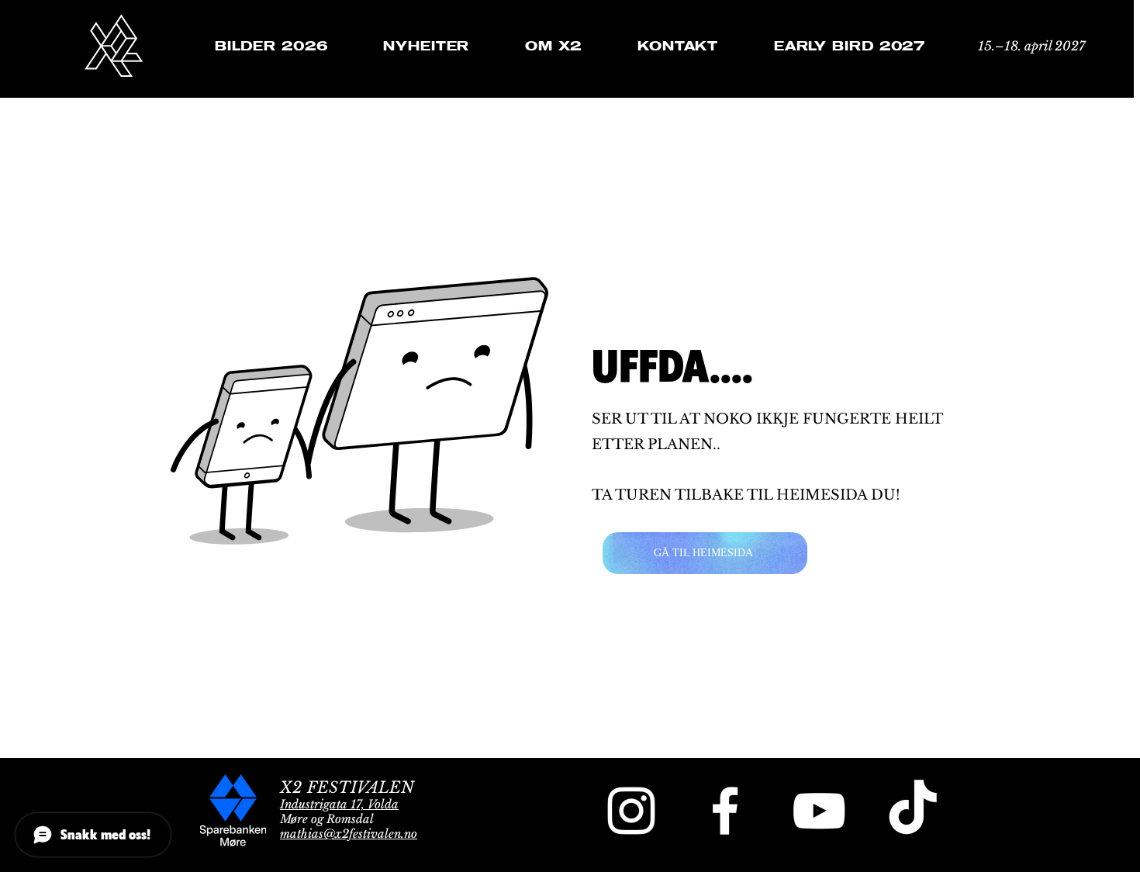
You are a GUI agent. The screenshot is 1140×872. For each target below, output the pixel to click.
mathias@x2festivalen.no (348, 833)
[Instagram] (631, 811)
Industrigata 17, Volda (339, 804)
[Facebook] (725, 811)
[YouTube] (819, 811)
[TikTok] (913, 811)
